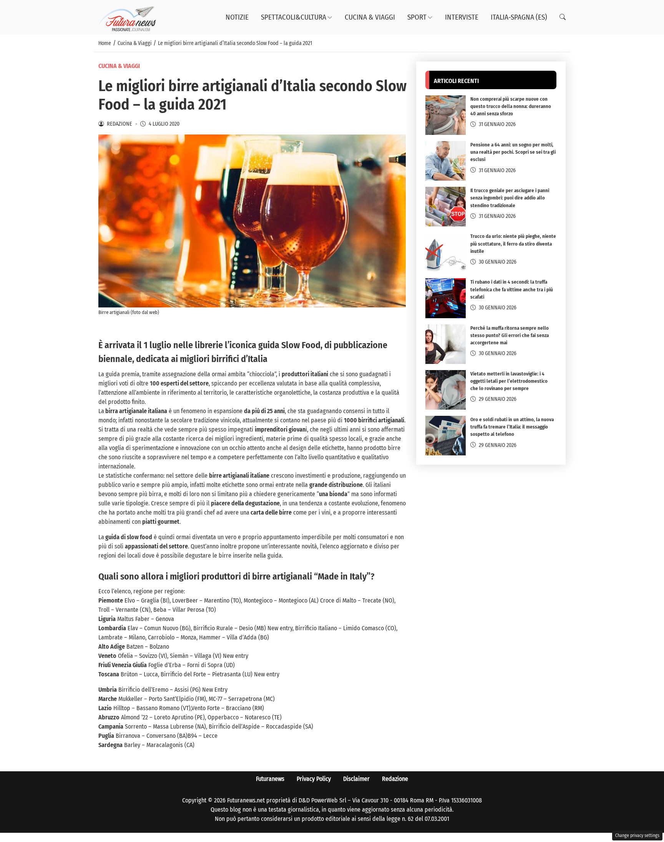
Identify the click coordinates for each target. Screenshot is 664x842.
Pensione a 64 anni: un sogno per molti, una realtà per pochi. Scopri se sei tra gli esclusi (513, 152)
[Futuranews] (127, 16)
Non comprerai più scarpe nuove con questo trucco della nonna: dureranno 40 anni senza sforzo (510, 106)
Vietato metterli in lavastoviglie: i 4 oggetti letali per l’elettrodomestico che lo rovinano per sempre (509, 381)
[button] (562, 17)
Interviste (461, 17)
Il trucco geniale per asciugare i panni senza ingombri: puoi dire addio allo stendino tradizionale (509, 198)
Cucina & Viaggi (370, 17)
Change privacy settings (637, 835)
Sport (417, 17)
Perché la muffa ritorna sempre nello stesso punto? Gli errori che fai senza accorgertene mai (509, 335)
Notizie (237, 17)
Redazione (395, 778)
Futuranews (270, 778)
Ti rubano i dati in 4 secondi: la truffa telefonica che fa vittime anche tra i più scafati (511, 289)
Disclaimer (356, 778)
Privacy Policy (314, 778)
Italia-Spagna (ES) (519, 17)
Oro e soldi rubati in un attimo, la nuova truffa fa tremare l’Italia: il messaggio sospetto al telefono (512, 427)
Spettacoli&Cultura (293, 17)
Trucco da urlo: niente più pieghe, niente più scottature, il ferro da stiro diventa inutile (513, 244)
